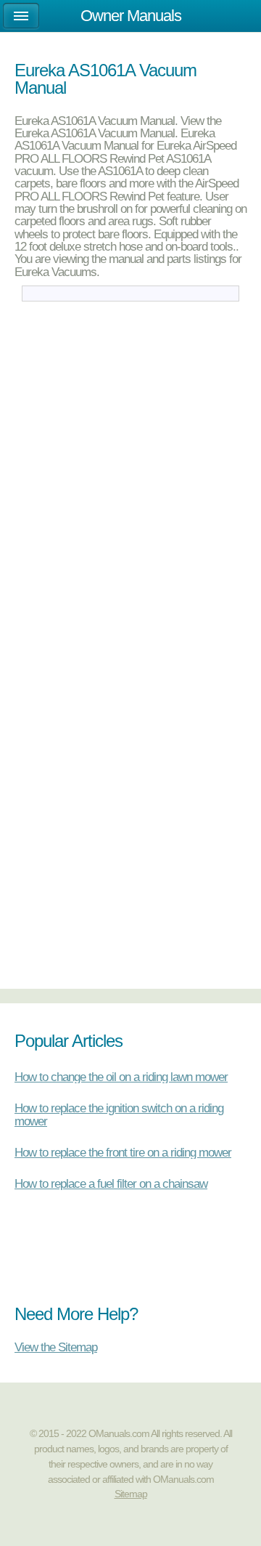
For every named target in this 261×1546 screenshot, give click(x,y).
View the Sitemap (55, 1346)
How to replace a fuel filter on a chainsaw (110, 1183)
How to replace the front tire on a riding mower (122, 1152)
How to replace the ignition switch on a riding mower (118, 1114)
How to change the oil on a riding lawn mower (121, 1076)
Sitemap (131, 1494)
